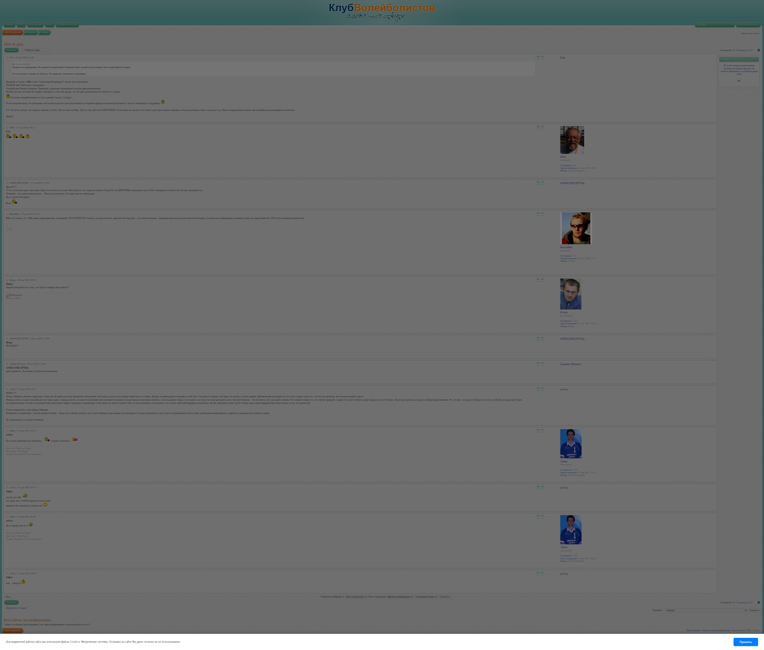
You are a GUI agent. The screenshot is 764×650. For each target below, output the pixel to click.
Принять (746, 642)
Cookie (74, 641)
